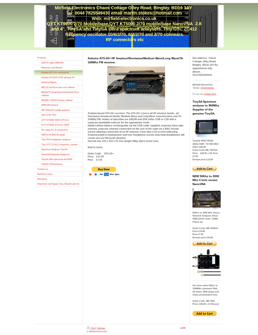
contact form (210, 94)
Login (182, 327)
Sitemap (101, 328)
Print (93, 328)
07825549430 (207, 88)
